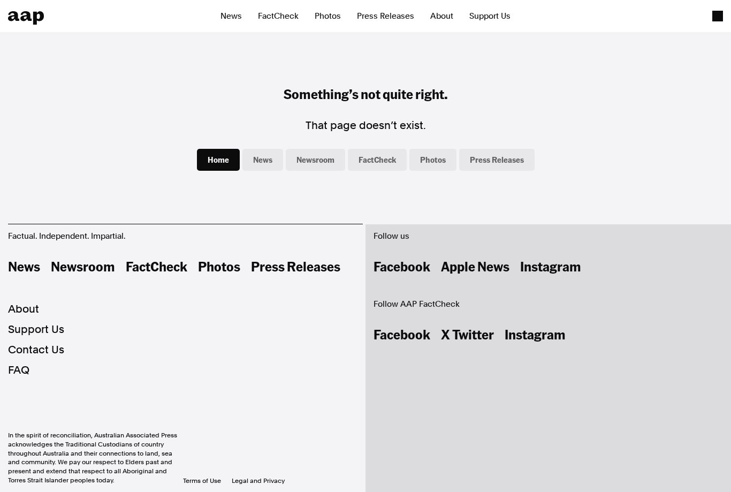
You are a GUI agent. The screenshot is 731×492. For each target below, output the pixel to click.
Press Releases (385, 16)
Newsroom (315, 159)
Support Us (490, 16)
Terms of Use (202, 481)
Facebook (402, 266)
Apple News (475, 266)
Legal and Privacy (258, 481)
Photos (328, 16)
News (231, 16)
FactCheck (278, 16)
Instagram (550, 266)
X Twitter (467, 334)
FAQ (18, 370)
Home (218, 159)
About (441, 16)
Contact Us (36, 349)
